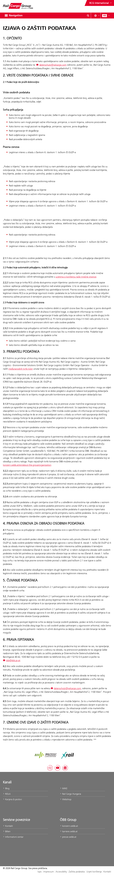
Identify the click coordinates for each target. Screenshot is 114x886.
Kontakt (9, 826)
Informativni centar (14, 836)
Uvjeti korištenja (94, 871)
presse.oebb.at (69, 836)
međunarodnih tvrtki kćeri (20, 368)
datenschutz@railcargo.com (52, 64)
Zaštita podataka (77, 871)
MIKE (64, 788)
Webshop (66, 799)
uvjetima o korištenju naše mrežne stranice (76, 276)
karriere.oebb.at (69, 831)
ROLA (8, 793)
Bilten (7, 831)
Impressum (48, 871)
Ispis (40, 871)
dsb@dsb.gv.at (13, 660)
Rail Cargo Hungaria (71, 793)
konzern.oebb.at (70, 826)
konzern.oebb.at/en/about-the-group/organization (27, 465)
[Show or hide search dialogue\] (88, 15)
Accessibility (61, 871)
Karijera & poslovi (13, 799)
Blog (7, 788)
